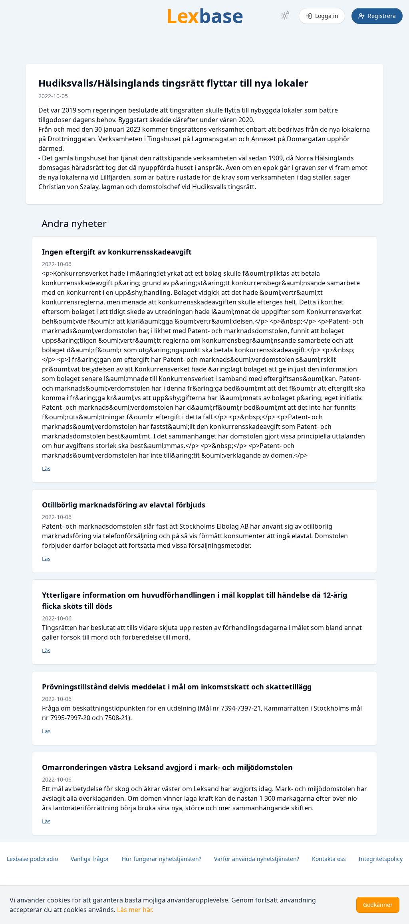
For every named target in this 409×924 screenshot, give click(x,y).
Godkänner (378, 904)
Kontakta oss (329, 859)
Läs (46, 468)
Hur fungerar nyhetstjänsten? (161, 859)
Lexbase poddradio (32, 859)
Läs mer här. (135, 909)
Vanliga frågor (90, 859)
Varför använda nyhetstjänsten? (256, 859)
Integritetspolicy (381, 859)
